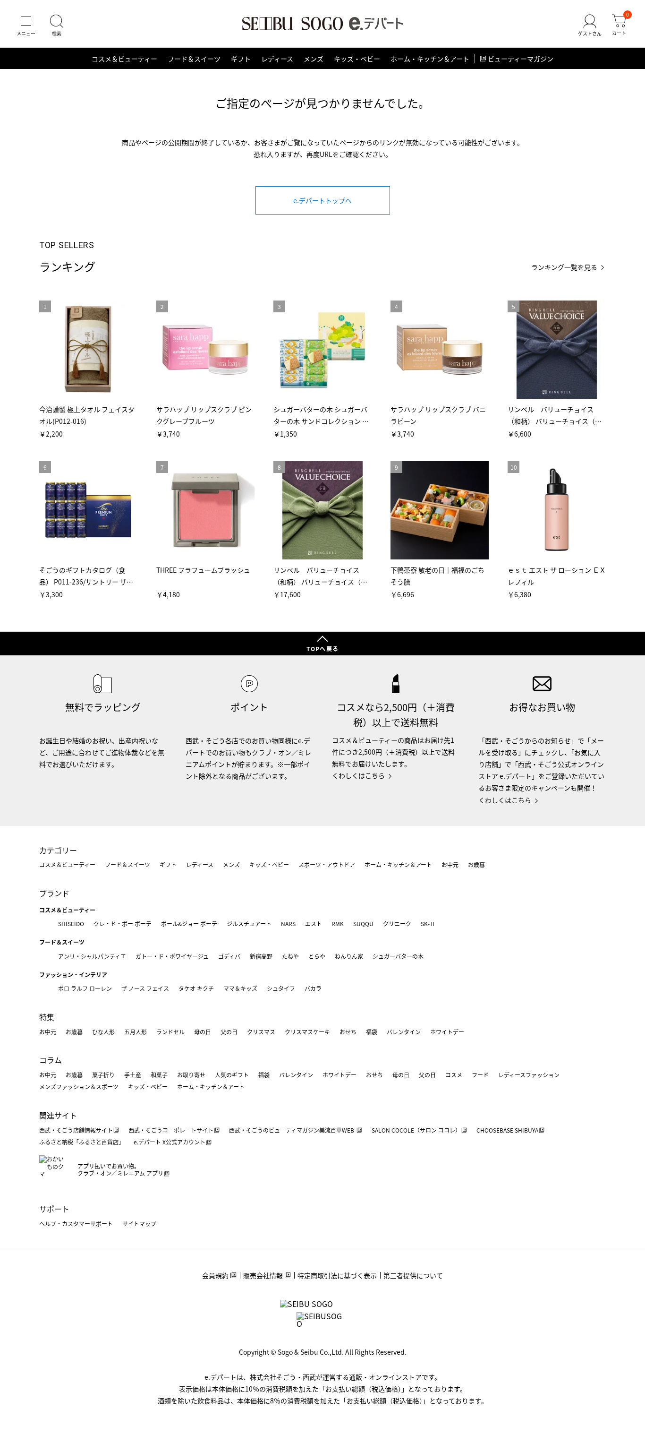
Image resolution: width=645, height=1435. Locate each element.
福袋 (371, 1032)
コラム (50, 1060)
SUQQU (363, 923)
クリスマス (261, 1032)
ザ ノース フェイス (145, 988)
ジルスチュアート (249, 923)
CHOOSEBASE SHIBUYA (507, 1130)
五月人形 (135, 1032)
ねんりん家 (349, 956)
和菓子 (159, 1075)
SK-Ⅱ (428, 923)
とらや (316, 956)
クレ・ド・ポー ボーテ (122, 923)
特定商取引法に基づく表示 (337, 1275)
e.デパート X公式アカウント (169, 1142)
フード (480, 1075)
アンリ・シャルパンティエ (92, 956)
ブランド (54, 893)
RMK (337, 923)
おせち (347, 1032)
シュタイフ (281, 988)
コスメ (453, 1075)
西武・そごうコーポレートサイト (170, 1130)
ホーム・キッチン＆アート (429, 58)
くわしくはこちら (358, 775)
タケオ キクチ (196, 988)
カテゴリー (58, 850)
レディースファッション (529, 1075)
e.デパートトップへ (322, 200)
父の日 (229, 1032)
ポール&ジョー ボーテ (189, 923)
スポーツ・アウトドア (326, 864)
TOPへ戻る (322, 648)
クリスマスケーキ (307, 1032)
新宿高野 (261, 956)
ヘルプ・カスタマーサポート (76, 1224)
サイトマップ (139, 1224)
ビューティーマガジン (520, 58)
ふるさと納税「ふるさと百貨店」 (81, 1142)
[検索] (56, 25)
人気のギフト (232, 1075)
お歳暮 (476, 864)
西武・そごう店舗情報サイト (76, 1130)
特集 (46, 1017)
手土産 (132, 1075)
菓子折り (103, 1075)
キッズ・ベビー (357, 58)
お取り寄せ (191, 1075)
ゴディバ (229, 956)
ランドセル (170, 1032)
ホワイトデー (447, 1032)
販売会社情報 (263, 1275)
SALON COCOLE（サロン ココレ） (416, 1130)
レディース (277, 58)
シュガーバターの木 (398, 956)
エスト (313, 923)
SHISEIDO (71, 923)
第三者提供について (413, 1275)
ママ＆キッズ (240, 988)
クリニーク (397, 923)
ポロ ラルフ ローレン (85, 988)
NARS (288, 923)
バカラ (313, 988)
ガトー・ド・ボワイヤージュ (172, 956)
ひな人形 (103, 1032)
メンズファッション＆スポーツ (79, 1087)
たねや (290, 956)
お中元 (449, 864)
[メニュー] (26, 25)
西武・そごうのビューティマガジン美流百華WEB (292, 1130)
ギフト (241, 58)
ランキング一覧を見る (564, 267)
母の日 (202, 1032)
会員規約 (215, 1275)
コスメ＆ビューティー (124, 58)
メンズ (313, 58)
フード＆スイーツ (194, 58)
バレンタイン (404, 1032)
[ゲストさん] (590, 25)
